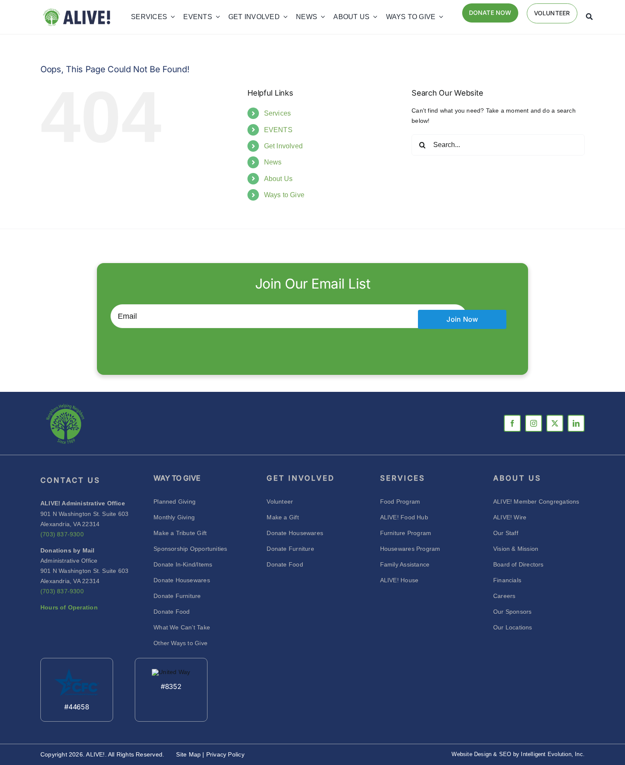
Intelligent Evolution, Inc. (553, 754)
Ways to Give (284, 194)
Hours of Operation (69, 607)
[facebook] (512, 423)
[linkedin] (576, 423)
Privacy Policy (225, 754)
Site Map (189, 754)
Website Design (471, 754)
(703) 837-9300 (62, 534)
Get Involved (283, 146)
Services (277, 113)
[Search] (589, 17)
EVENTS (278, 129)
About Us (278, 178)
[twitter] (554, 423)
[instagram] (533, 423)
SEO (505, 754)
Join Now (462, 319)
